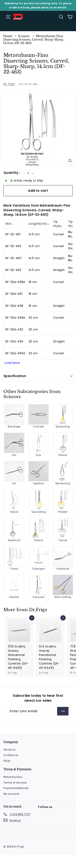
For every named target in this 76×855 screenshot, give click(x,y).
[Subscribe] (63, 711)
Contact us (10, 755)
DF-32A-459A (15, 318)
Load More (12, 363)
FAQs (6, 761)
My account (11, 794)
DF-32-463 (13, 246)
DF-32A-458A (15, 282)
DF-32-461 (12, 234)
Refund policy (12, 777)
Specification (14, 376)
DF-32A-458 (14, 306)
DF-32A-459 (14, 341)
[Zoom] (70, 160)
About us (9, 750)
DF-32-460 (13, 258)
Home (7, 36)
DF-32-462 (13, 270)
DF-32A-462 (14, 329)
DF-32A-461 (13, 294)
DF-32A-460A (15, 353)
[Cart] (70, 17)
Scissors (23, 36)
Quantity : (11, 173)
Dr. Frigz (9, 84)
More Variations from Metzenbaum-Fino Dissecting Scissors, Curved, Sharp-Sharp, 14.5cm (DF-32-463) (37, 210)
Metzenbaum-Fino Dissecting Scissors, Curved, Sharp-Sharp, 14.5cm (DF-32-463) (33, 39)
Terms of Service (15, 783)
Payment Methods (15, 788)
